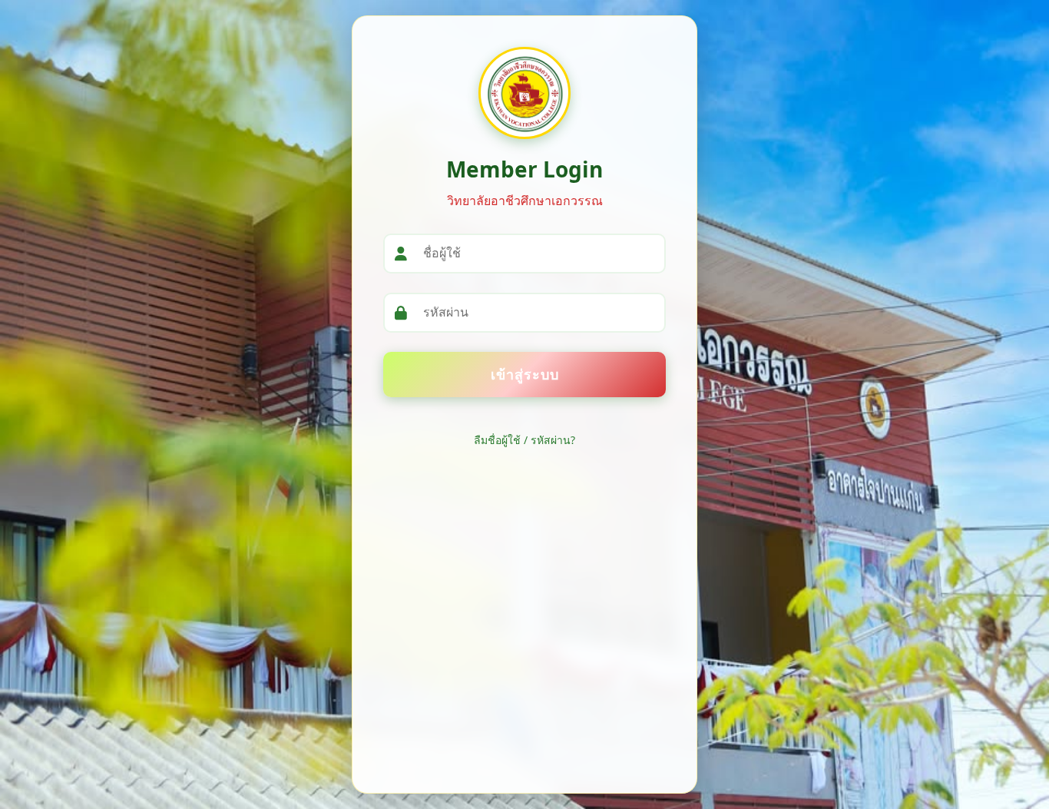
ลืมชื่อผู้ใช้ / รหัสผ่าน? (524, 440)
